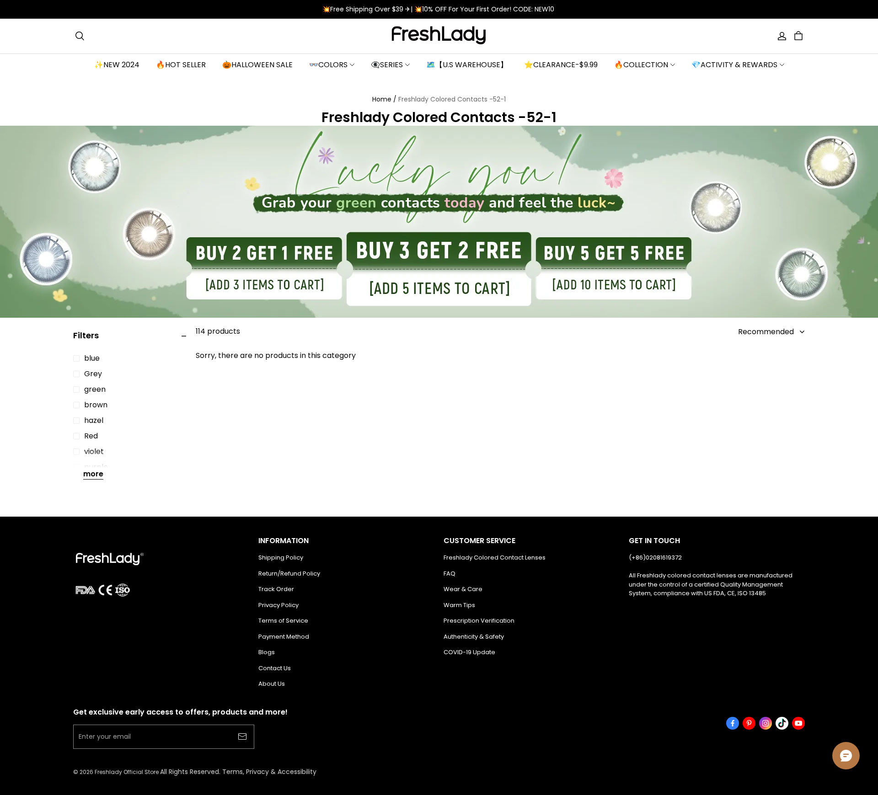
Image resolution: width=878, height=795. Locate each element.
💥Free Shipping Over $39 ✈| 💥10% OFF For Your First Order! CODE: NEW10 (439, 9)
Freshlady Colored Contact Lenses (495, 557)
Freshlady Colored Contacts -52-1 (452, 99)
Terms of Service (283, 620)
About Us (271, 683)
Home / (384, 99)
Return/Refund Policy (289, 573)
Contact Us (274, 668)
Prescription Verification (479, 620)
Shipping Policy (280, 557)
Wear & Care (463, 589)
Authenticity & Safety (474, 636)
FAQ (449, 573)
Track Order (276, 589)
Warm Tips (459, 605)
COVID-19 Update (469, 652)
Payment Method (283, 636)
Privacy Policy (278, 605)
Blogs (266, 652)
